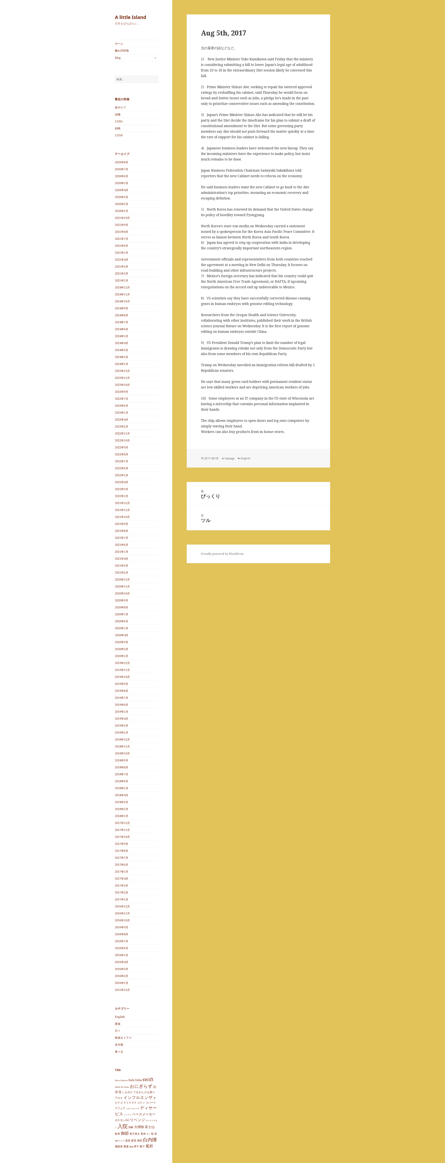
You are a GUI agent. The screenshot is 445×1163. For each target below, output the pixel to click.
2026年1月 (121, 211)
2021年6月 (121, 545)
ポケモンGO (122, 1120)
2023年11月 (122, 378)
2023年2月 (121, 426)
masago (230, 458)
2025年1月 (121, 280)
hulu (131, 1080)
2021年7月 (121, 538)
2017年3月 (121, 885)
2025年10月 (122, 218)
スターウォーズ (132, 1108)
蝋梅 (131, 1146)
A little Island (130, 17)
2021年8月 (121, 531)
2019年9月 (121, 684)
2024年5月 (121, 336)
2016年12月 (122, 906)
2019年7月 (121, 698)
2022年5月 (121, 475)
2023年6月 (121, 406)
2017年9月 (121, 844)
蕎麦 (126, 1146)
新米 (143, 1134)
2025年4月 (121, 259)
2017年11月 (122, 830)
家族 (117, 1024)
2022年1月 (121, 496)
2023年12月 (122, 371)
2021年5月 (121, 552)
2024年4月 (121, 343)
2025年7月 (121, 239)
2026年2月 (121, 204)
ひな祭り (149, 1092)
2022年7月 (121, 461)
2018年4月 (121, 795)
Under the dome (122, 1087)
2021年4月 (121, 559)
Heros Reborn (121, 1080)
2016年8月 (121, 934)
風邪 (149, 1145)
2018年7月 (121, 774)
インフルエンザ (138, 1097)
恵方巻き (135, 1134)
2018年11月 (122, 746)
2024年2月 (121, 357)
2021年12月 (122, 503)
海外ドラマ (119, 1141)
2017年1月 (121, 899)
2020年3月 (121, 642)
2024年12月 (122, 287)
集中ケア (120, 107)
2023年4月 (121, 419)
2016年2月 (121, 976)
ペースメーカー (143, 1114)
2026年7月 (121, 169)
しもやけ (127, 1092)
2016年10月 (122, 920)
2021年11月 (122, 510)
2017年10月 (122, 837)
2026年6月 (121, 176)
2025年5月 (121, 253)
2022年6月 (121, 468)
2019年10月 (122, 677)
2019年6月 (121, 705)
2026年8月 (121, 162)
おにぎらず (141, 1086)
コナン (141, 1102)
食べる (119, 1051)
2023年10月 (122, 385)
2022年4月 (121, 482)
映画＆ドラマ (123, 1038)
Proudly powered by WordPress (222, 554)
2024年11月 (122, 294)
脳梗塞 (119, 1146)
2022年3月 (121, 489)
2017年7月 (121, 858)
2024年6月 (121, 329)
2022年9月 (121, 447)
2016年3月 (121, 969)
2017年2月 (121, 892)
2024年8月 (121, 315)
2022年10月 (122, 440)
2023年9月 (121, 392)
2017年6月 (121, 865)
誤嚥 (117, 114)
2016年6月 (121, 948)
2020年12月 (122, 579)
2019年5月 (121, 712)
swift (148, 1079)
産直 (133, 1140)
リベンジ (137, 1119)
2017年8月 (121, 851)
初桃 (117, 128)
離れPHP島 (122, 51)
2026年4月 (121, 190)
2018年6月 (121, 781)
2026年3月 (121, 197)
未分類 (119, 1045)
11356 (119, 135)
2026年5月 (121, 183)
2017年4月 (121, 878)
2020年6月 (121, 621)
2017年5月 (121, 872)
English (120, 1017)
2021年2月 (121, 572)
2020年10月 (122, 593)
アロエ (119, 1098)
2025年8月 (121, 232)
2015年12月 (122, 990)
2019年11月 (122, 670)
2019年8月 (121, 691)
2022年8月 (121, 454)
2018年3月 (121, 802)
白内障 (150, 1140)
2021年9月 (121, 524)
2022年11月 (122, 433)
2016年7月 (121, 941)
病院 (139, 1140)
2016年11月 (122, 913)
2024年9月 (121, 308)
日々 (117, 1031)
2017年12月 (122, 823)
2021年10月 (122, 517)
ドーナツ (128, 1114)
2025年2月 (121, 273)
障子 (136, 1146)
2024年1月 (121, 364)
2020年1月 (121, 656)
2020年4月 (121, 635)
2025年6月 (121, 246)
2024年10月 (122, 301)
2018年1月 (121, 816)
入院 (123, 1126)
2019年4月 (121, 719)
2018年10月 (122, 753)
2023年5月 (121, 413)
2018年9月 (121, 760)
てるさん (138, 1092)
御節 (125, 1133)
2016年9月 (121, 927)
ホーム (119, 43)
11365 (119, 121)
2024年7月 (121, 322)
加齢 (131, 1127)
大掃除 (139, 1127)
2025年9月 (121, 225)
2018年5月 (121, 788)
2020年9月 (121, 600)
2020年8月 (121, 607)
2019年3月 (121, 725)
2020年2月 (121, 649)
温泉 (127, 1140)
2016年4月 (121, 962)
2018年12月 (122, 739)
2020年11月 (122, 586)
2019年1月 (121, 732)
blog (118, 58)
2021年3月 (121, 566)
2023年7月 (121, 399)
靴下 (142, 1146)
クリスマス (129, 1102)
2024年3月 (121, 350)
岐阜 (117, 1134)
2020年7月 (121, 614)
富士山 (150, 1127)
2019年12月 (122, 663)
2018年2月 (121, 809)
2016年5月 (121, 955)
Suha (138, 1080)
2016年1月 (121, 983)
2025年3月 (121, 266)
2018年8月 (121, 767)
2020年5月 (121, 628)
